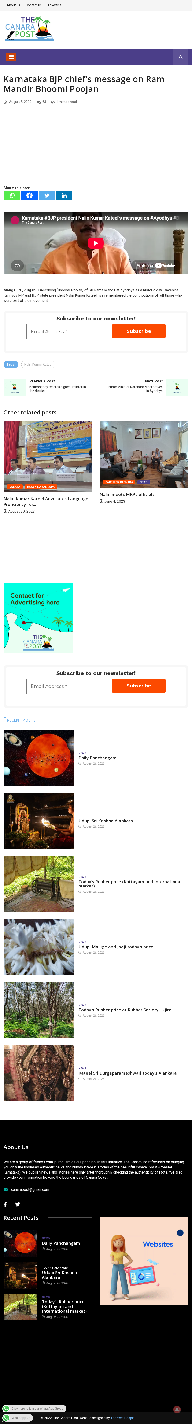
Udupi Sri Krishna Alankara (105, 821)
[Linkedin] (64, 195)
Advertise (54, 5)
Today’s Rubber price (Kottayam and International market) (129, 884)
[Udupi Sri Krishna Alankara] (39, 821)
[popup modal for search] (180, 57)
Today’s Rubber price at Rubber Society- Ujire (124, 1010)
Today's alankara (91, 816)
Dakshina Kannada (28, 482)
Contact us (34, 5)
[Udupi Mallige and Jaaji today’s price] (39, 947)
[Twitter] (47, 195)
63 (44, 102)
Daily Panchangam (97, 758)
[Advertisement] (96, 150)
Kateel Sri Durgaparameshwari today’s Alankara (127, 1073)
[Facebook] (29, 195)
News (53, 482)
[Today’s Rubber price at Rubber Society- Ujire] (39, 1010)
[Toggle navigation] (11, 57)
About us (13, 5)
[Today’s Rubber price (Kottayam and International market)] (39, 884)
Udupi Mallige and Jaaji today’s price (115, 947)
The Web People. (123, 1418)
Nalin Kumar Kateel (38, 364)
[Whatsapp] (12, 195)
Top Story (118, 476)
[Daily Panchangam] (39, 758)
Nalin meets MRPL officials (35, 494)
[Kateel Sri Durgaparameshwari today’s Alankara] (39, 1073)
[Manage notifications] (177, 1409)
